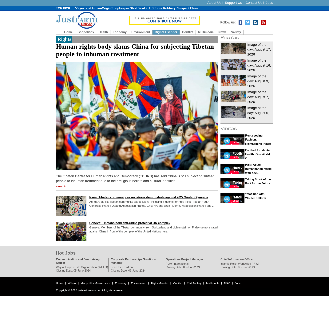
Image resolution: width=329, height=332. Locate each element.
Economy (120, 32)
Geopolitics (85, 32)
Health (103, 32)
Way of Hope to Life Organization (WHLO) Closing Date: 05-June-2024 (82, 268)
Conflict (187, 32)
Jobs (269, 3)
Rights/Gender (159, 283)
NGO (227, 283)
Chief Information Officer (237, 259)
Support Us (233, 3)
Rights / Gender (166, 32)
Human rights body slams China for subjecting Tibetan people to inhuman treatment (135, 50)
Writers (72, 283)
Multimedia (206, 32)
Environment (140, 32)
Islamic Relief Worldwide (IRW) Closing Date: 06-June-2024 (239, 265)
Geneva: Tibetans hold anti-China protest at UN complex (129, 223)
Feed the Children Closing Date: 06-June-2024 (128, 268)
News (222, 32)
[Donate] (164, 20)
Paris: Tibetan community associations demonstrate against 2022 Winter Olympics (148, 197)
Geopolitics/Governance (95, 283)
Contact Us (253, 3)
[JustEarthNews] (77, 20)
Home (68, 32)
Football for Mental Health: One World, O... (258, 154)
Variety (236, 32)
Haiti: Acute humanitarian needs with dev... (258, 168)
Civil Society (194, 283)
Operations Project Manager (184, 259)
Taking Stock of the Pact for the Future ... (258, 183)
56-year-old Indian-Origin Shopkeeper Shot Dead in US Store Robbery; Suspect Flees (136, 8)
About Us (214, 3)
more (59, 186)
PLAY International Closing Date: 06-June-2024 (183, 265)
